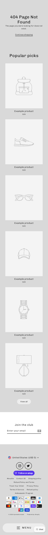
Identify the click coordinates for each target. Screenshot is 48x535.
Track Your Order (16, 486)
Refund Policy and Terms (24, 482)
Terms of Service (17, 490)
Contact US (21, 478)
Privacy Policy (33, 486)
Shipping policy (34, 478)
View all (23, 401)
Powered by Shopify (33, 514)
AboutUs (10, 478)
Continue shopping (24, 34)
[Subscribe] (39, 431)
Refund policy (32, 490)
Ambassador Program (24, 493)
